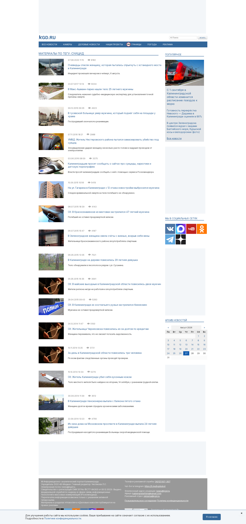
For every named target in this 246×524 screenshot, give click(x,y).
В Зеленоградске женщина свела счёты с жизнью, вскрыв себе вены (108, 235)
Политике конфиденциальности (62, 518)
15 (198, 344)
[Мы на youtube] (191, 233)
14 (192, 344)
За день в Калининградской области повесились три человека (105, 352)
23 (204, 349)
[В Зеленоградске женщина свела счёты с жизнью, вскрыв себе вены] (51, 245)
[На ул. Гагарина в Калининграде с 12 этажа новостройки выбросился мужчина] (51, 197)
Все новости (174, 138)
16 (204, 344)
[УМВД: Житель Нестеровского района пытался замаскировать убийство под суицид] (51, 149)
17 (168, 349)
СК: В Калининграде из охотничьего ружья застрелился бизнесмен (107, 304)
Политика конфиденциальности (172, 500)
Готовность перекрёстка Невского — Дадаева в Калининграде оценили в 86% (184, 113)
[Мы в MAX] (181, 233)
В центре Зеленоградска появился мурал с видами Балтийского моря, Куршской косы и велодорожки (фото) (184, 128)
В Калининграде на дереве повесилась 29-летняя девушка (103, 259)
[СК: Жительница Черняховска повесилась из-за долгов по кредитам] (51, 338)
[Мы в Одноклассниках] (202, 233)
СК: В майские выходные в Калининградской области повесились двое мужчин (114, 284)
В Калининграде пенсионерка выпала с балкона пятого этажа (104, 401)
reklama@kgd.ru (152, 496)
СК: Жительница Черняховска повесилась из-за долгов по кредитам (108, 328)
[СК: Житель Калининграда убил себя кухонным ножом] (51, 386)
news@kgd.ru (163, 491)
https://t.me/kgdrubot (155, 486)
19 (180, 349)
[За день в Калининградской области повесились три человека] (51, 362)
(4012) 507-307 (162, 481)
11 (174, 344)
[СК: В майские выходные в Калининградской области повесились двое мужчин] (51, 293)
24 (168, 353)
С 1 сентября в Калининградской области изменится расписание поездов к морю (182, 96)
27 (186, 353)
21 (192, 349)
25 (174, 353)
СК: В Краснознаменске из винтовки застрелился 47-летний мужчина (108, 211)
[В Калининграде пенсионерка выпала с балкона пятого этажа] (51, 409)
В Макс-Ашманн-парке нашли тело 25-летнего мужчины (100, 89)
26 (180, 353)
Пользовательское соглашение (140, 500)
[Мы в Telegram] (170, 243)
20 (186, 349)
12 (180, 344)
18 (174, 349)
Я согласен (211, 517)
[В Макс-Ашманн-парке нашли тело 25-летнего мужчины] (51, 98)
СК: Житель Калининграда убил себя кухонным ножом (100, 377)
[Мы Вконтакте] (170, 233)
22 (198, 349)
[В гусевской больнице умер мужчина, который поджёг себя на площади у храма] (51, 125)
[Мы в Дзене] (181, 243)
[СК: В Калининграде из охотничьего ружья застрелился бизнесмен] (51, 314)
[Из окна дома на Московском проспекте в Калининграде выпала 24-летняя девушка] (51, 433)
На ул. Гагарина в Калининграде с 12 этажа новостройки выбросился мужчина (113, 187)
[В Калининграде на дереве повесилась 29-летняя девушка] (51, 269)
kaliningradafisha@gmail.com (146, 493)
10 (168, 344)
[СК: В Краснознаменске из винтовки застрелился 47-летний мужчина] (51, 221)
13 (186, 344)
